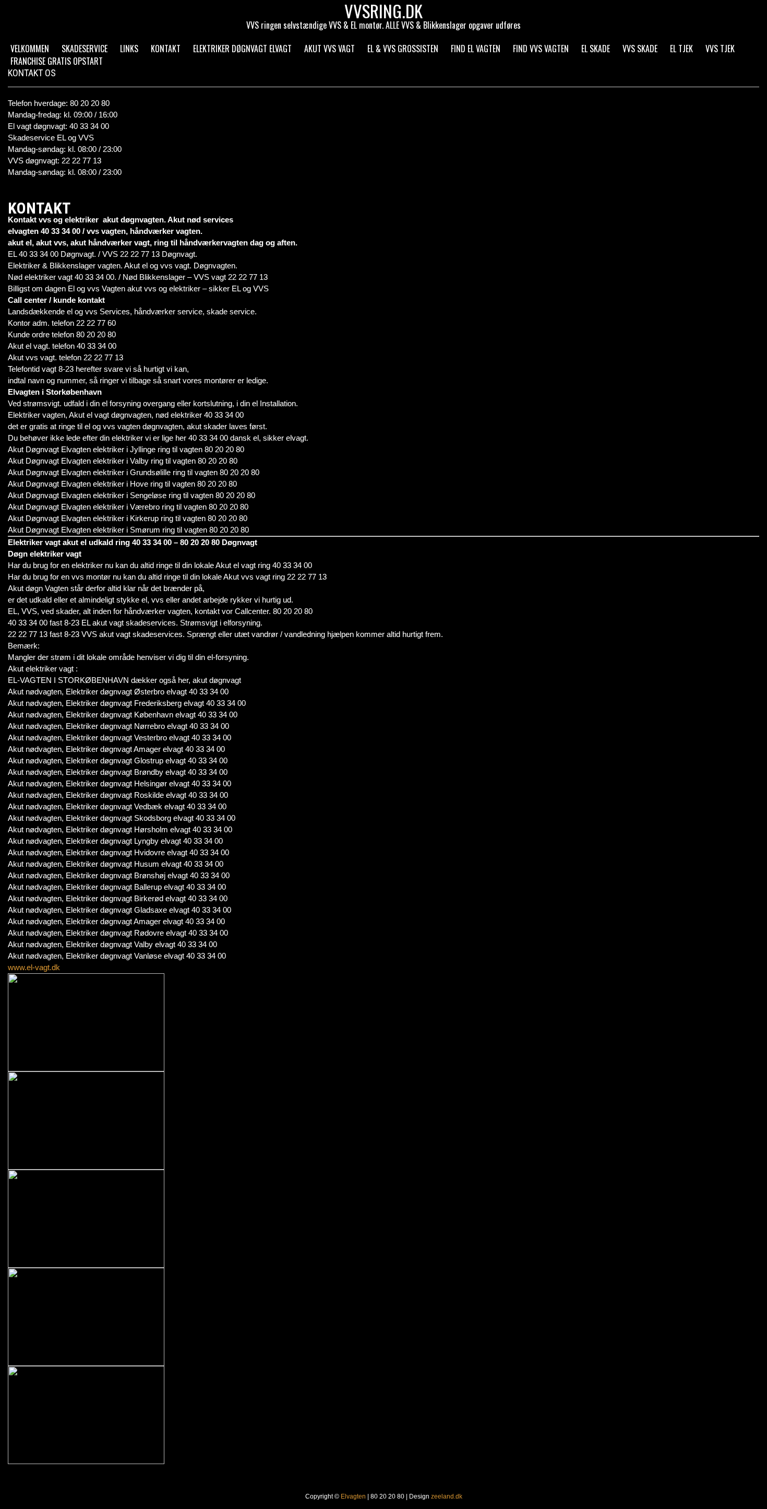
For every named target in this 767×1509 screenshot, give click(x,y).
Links (129, 48)
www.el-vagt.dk (34, 967)
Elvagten (353, 1496)
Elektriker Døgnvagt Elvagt (242, 48)
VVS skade (639, 48)
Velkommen (29, 48)
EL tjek (681, 48)
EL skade (595, 48)
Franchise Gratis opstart (56, 61)
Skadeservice (84, 48)
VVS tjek (720, 48)
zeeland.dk (446, 1496)
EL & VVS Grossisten (402, 48)
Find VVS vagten (541, 48)
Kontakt (166, 48)
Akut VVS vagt (329, 48)
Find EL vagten (475, 48)
